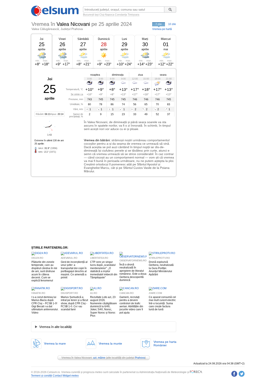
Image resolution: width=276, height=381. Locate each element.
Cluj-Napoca (106, 14)
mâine (101, 357)
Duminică (104, 39)
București (88, 14)
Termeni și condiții (41, 375)
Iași (97, 14)
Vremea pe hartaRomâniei (165, 343)
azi (95, 357)
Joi (41, 39)
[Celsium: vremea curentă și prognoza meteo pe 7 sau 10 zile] (55, 15)
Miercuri (166, 39)
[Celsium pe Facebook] (234, 374)
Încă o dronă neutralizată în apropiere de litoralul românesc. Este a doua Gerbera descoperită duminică (132, 272)
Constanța (121, 14)
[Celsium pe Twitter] (242, 374)
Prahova (140, 357)
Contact (57, 375)
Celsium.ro (53, 372)
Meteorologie (179, 372)
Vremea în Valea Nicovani (76, 357)
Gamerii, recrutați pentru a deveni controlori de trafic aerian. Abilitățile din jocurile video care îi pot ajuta (131, 305)
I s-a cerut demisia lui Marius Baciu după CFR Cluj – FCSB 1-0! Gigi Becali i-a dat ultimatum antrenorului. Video (44, 305)
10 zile (172, 24)
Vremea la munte (110, 343)
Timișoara (133, 14)
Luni (124, 39)
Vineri (62, 39)
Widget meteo (71, 375)
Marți (145, 39)
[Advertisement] (66, 211)
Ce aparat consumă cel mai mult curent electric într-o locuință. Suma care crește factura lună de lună (162, 303)
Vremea (89, 140)
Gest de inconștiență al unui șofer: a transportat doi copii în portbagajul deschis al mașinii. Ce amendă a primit (74, 269)
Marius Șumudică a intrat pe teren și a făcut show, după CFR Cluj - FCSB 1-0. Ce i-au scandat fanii (74, 303)
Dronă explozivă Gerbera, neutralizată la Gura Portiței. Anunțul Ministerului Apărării (161, 268)
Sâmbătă (83, 39)
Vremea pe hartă (162, 29)
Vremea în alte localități (55, 327)
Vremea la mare (55, 343)
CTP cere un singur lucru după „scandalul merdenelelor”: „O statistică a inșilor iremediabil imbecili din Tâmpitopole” (103, 269)
